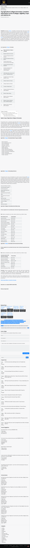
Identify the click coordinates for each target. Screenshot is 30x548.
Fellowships (4, 531)
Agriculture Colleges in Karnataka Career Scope (17, 320)
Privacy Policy (21, 545)
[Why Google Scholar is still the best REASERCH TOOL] (4, 434)
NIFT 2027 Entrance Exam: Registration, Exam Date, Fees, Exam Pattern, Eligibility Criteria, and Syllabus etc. (14, 478)
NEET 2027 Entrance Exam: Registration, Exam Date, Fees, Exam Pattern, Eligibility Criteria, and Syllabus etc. (15, 497)
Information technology (5, 534)
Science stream (4, 539)
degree (28, 176)
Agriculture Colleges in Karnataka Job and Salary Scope (9, 115)
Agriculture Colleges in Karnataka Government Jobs (7, 321)
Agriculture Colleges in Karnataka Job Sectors (8, 114)
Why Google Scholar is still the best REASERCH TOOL (9, 429)
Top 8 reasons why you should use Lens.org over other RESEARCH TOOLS (12, 438)
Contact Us (25, 545)
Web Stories (4, 542)
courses (19, 122)
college (11, 130)
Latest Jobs (3, 535)
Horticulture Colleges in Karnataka (5, 323)
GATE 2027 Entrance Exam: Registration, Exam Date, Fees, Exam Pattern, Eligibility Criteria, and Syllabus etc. (14, 516)
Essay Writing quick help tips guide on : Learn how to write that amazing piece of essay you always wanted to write (14, 465)
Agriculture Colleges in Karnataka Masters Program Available (9, 113)
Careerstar (17, 546)
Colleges (5, 9)
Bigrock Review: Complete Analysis (6, 446)
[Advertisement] (15, 24)
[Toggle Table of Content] (16, 111)
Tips (2, 540)
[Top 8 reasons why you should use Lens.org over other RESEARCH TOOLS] (4, 442)
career (28, 31)
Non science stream (5, 536)
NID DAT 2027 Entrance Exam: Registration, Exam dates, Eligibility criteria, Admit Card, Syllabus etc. (14, 487)
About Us (17, 545)
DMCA (14, 545)
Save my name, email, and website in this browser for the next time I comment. (13, 343)
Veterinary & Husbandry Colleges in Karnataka (14, 323)
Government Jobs (4, 533)
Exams (3, 530)
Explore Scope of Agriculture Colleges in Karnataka (8, 112)
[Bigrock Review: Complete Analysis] (4, 451)
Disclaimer (10, 545)
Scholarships (4, 538)
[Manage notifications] (28, 546)
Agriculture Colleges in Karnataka (8, 320)
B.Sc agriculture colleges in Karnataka (19, 322)
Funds (3, 532)
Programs (3, 537)
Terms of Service (6, 545)
